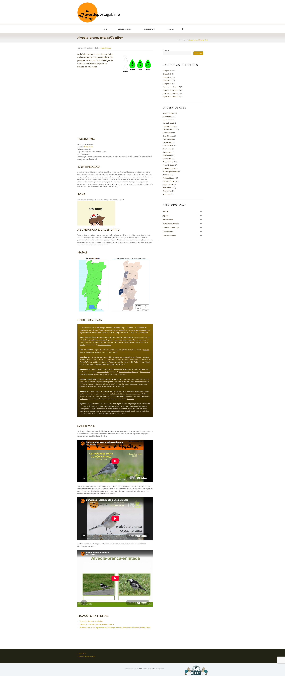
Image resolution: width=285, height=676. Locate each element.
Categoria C (167, 77)
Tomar (99, 386)
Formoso (147, 372)
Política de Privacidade (87, 656)
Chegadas (170, 29)
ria (86, 411)
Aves (184, 40)
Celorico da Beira (125, 372)
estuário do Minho (140, 337)
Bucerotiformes (168, 123)
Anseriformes (167, 116)
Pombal (119, 362)
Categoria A (167, 71)
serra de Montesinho (109, 352)
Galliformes (167, 149)
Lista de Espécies (124, 29)
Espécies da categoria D (171, 93)
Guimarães (110, 342)
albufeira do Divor (117, 394)
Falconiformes (168, 146)
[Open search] (182, 29)
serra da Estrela (102, 372)
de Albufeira (112, 384)
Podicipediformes (169, 178)
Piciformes (166, 175)
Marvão (82, 396)
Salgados (121, 411)
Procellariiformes (169, 181)
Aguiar (107, 374)
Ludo (97, 411)
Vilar (142, 372)
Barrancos (130, 399)
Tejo (143, 379)
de (104, 374)
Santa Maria (98, 374)
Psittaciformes (168, 184)
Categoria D (167, 80)
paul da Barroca (95, 384)
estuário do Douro (104, 345)
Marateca (123, 374)
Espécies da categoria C (171, 90)
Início (105, 29)
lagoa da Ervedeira (108, 359)
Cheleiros (125, 384)
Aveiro (96, 359)
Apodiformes (167, 120)
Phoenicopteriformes (170, 171)
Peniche (112, 362)
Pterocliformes (168, 188)
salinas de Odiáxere (95, 413)
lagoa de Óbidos (123, 359)
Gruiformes (167, 155)
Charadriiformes (168, 129)
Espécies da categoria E (171, 96)
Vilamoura (103, 411)
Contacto (82, 653)
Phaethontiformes (169, 168)
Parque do (138, 379)
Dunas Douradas (135, 411)
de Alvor (90, 411)
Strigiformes (167, 191)
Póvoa (137, 394)
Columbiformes (168, 136)
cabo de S (113, 413)
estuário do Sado (134, 396)
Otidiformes (167, 158)
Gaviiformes (167, 152)
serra (134, 359)
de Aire (138, 359)
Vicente (122, 413)
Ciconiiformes (168, 133)
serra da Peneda (126, 340)
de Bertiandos (103, 340)
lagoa (95, 340)
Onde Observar (148, 29)
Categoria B (167, 74)
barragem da (130, 394)
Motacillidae (88, 147)
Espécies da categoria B (171, 87)
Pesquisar (166, 50)
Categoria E (167, 84)
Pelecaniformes (168, 165)
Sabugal (135, 372)
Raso (85, 381)
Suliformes (167, 194)
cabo (81, 381)
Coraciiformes (168, 139)
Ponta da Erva (126, 379)
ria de (91, 359)
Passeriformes (105, 48)
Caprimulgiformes (169, 126)
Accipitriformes (168, 113)
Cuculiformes (167, 142)
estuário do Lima (86, 342)
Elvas (97, 396)
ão (118, 413)
